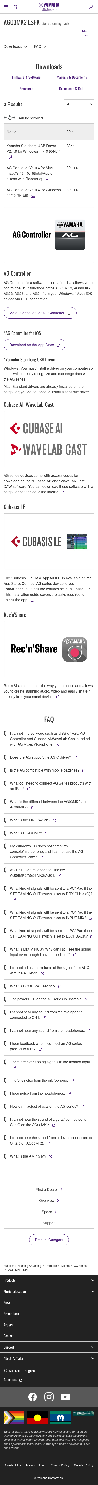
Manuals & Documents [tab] (72, 77)
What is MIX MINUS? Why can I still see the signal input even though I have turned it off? (50, 951)
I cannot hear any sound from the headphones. (47, 1030)
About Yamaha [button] (13, 1358)
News (7, 1302)
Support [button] (9, 1347)
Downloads (13, 46)
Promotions (11, 1313)
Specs (47, 1211)
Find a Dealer (47, 1189)
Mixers (65, 1266)
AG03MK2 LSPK (18, 1270)
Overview (46, 1200)
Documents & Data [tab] (71, 88)
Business (10, 1379)
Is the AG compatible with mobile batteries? (45, 770)
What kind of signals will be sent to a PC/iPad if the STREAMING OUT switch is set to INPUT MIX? (51, 915)
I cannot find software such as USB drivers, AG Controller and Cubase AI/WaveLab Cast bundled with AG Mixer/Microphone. (50, 739)
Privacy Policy (59, 1465)
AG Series (80, 1266)
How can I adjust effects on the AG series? (44, 1106)
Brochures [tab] (26, 88)
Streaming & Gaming (28, 1266)
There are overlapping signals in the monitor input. (50, 1061)
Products (51, 1266)
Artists (8, 1324)
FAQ (37, 46)
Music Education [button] (15, 1291)
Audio (7, 1266)
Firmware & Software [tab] (26, 77)
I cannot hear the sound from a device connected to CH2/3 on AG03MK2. (51, 1140)
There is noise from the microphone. (39, 1080)
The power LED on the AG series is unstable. (46, 999)
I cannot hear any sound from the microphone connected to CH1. (46, 1014)
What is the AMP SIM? (28, 1156)
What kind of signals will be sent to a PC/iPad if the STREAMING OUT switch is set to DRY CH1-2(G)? (51, 891)
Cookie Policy (83, 1465)
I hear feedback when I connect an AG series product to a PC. (46, 1046)
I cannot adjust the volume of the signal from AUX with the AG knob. (49, 970)
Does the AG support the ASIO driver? (40, 757)
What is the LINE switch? (30, 820)
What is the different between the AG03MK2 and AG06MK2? (49, 804)
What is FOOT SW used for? (33, 986)
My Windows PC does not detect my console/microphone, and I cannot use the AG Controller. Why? (46, 851)
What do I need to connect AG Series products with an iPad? (51, 785)
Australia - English (22, 1370)
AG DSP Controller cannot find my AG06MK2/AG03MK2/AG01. (37, 872)
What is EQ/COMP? (26, 833)
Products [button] (9, 1280)
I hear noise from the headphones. (37, 1093)
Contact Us (13, 1465)
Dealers (9, 1336)
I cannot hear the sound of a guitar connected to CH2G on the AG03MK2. (48, 1122)
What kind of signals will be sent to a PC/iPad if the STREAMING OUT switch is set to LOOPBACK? (51, 933)
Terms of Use (35, 1465)
